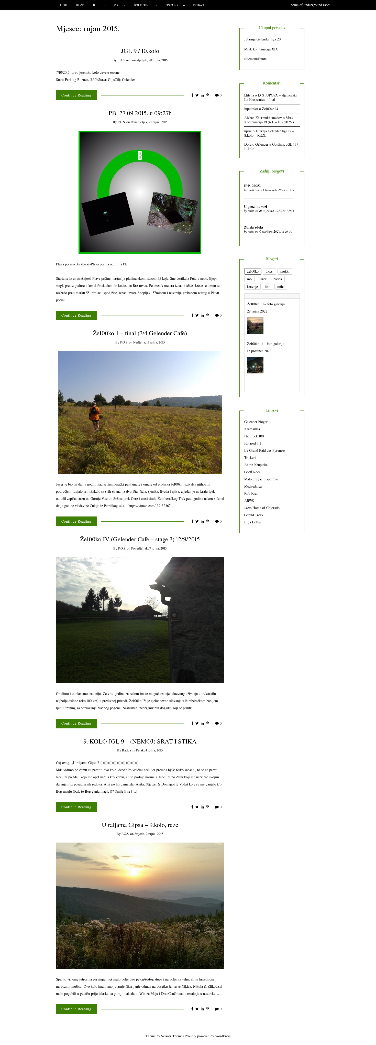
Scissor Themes (172, 1035)
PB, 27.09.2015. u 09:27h (140, 113)
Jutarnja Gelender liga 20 (262, 39)
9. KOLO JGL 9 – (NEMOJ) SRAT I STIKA (140, 741)
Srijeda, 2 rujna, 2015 (149, 833)
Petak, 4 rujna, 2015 (149, 750)
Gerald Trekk (253, 514)
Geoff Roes (252, 471)
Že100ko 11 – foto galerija (265, 338)
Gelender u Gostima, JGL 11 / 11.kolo (271, 146)
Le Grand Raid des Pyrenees (264, 450)
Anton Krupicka (256, 464)
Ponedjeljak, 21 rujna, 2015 (149, 122)
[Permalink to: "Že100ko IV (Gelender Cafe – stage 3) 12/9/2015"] (140, 619)
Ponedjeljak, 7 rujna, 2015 (149, 548)
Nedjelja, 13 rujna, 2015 (149, 342)
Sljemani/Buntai (256, 58)
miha (251, 211)
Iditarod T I (252, 443)
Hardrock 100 (254, 436)
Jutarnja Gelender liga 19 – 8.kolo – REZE (269, 133)
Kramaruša (252, 428)
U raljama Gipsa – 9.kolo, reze (140, 824)
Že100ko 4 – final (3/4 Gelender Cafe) (140, 333)
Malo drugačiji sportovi (261, 479)
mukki (252, 190)
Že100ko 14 (270, 108)
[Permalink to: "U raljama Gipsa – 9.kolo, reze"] (140, 905)
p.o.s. (121, 60)
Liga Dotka (252, 522)
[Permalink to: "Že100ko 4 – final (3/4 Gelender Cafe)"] (140, 412)
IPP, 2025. (252, 185)
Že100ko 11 (255, 378)
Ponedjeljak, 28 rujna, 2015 (149, 60)
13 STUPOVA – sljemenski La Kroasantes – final (270, 97)
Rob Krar (251, 493)
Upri (63, 5)
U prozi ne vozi (255, 206)
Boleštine (142, 5)
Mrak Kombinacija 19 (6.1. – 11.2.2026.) (269, 119)
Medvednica (253, 486)
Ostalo (172, 5)
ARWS (249, 500)
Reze (80, 5)
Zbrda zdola (253, 227)
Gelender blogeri (256, 421)
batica (126, 750)
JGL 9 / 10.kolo (140, 50)
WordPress (222, 1035)
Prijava (199, 5)
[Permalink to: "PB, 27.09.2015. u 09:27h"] (140, 191)
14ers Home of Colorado (262, 507)
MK (116, 5)
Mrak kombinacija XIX (261, 49)
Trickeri (250, 457)
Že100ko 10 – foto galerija (266, 298)
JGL (95, 5)
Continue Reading (76, 95)
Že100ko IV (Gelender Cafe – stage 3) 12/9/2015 (140, 539)
